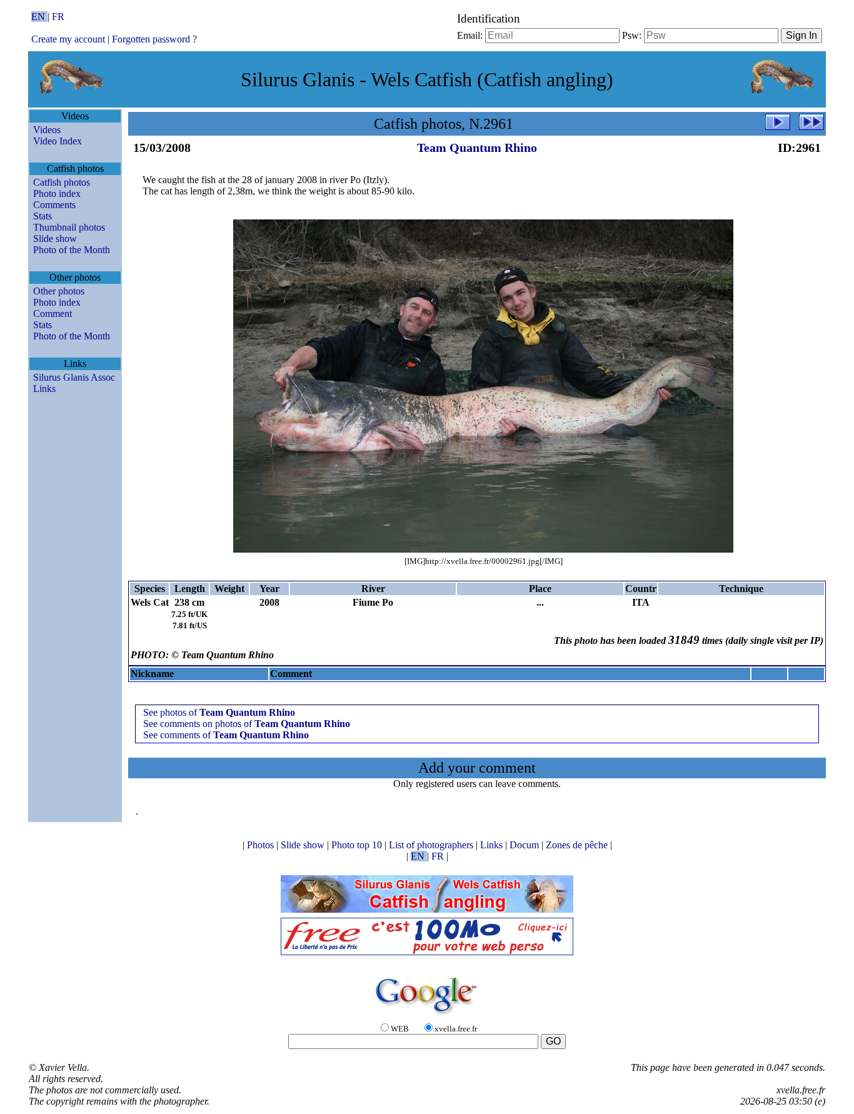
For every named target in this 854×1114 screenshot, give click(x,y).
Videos (47, 129)
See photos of (219, 712)
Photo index (57, 193)
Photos (261, 845)
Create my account (68, 39)
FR (58, 16)
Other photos (58, 291)
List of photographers (432, 845)
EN (39, 16)
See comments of (226, 735)
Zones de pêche (578, 845)
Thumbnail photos (69, 227)
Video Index (57, 141)
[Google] (427, 1015)
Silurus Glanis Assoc (74, 377)
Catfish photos (61, 182)
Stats (42, 216)
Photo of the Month (71, 249)
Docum (525, 845)
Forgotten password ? (154, 39)
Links (44, 388)
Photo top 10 (357, 845)
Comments (54, 204)
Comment (52, 313)
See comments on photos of (246, 723)
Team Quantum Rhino (477, 147)
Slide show (55, 238)
